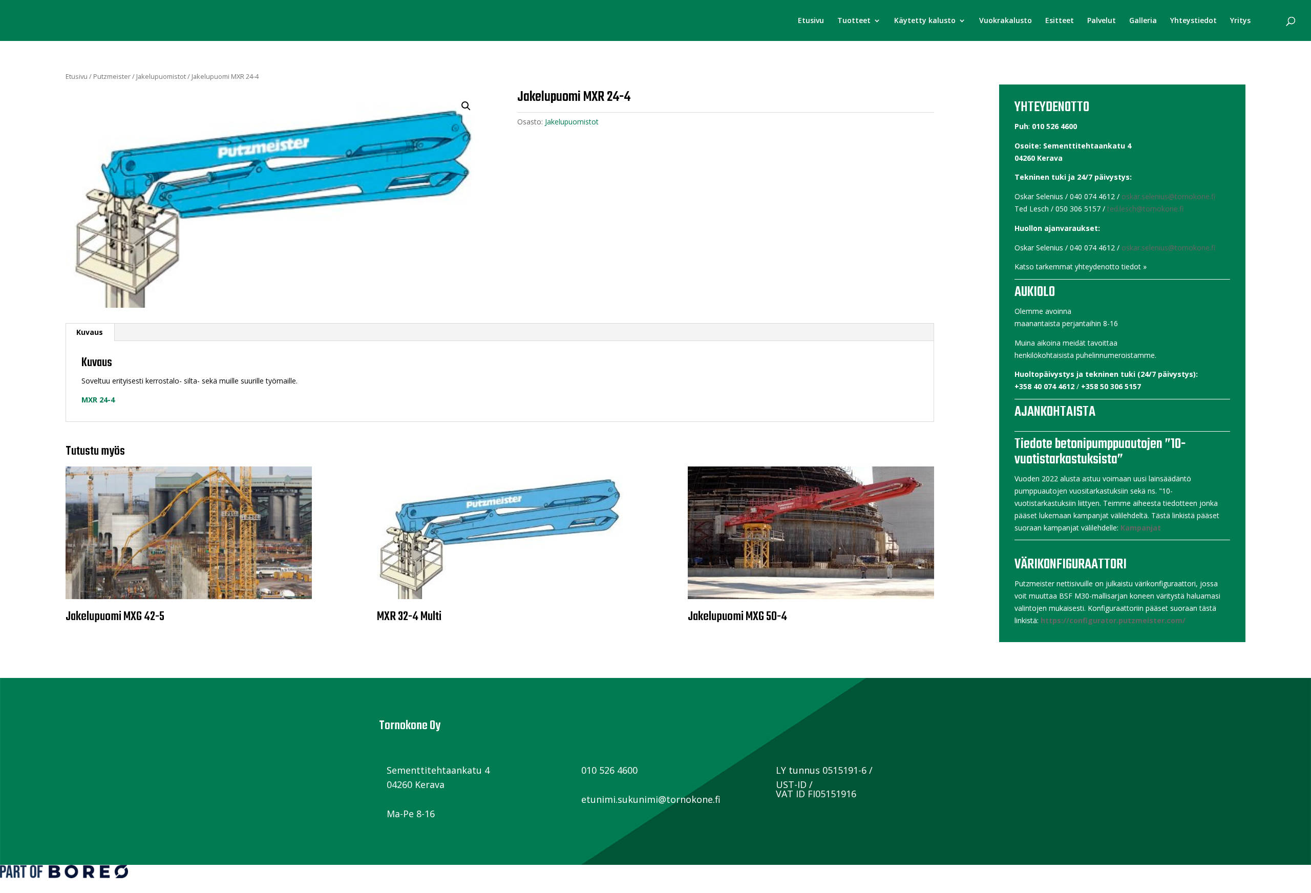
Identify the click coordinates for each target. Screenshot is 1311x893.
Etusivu (811, 21)
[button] (466, 106)
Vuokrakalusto (1005, 21)
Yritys (1240, 21)
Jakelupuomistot (161, 76)
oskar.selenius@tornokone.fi (1168, 196)
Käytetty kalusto (925, 21)
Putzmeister (112, 76)
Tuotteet (854, 21)
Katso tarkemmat (1043, 266)
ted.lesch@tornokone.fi (1145, 209)
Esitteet (1059, 21)
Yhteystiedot (1193, 21)
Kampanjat (1140, 528)
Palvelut (1101, 21)
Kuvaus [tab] (89, 332)
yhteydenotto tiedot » (1111, 266)
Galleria (1143, 21)
